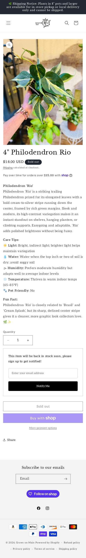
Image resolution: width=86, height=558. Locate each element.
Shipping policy (68, 549)
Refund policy (72, 542)
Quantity (9, 332)
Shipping (8, 167)
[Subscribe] (65, 479)
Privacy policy (21, 549)
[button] (8, 23)
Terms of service (44, 549)
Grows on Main (25, 542)
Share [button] (11, 440)
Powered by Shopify (47, 542)
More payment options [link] (43, 428)
